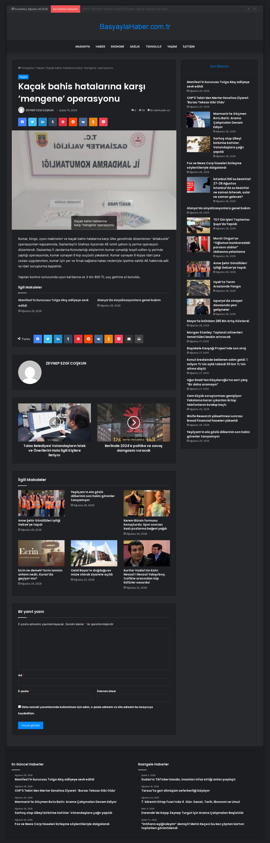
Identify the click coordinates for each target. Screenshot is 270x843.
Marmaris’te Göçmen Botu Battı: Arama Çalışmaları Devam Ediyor (124, 9)
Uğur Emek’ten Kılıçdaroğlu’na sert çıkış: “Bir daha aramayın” (217, 382)
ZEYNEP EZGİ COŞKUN (40, 110)
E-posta (24, 691)
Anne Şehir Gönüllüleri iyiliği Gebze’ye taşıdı (39, 522)
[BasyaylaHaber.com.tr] (135, 26)
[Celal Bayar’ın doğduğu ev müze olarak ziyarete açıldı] (94, 553)
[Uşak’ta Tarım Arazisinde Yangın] (198, 288)
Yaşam (172, 46)
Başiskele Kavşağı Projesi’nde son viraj (216, 348)
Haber (100, 46)
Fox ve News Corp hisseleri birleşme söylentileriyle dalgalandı (214, 165)
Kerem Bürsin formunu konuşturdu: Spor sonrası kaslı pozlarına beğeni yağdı (145, 524)
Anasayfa (82, 46)
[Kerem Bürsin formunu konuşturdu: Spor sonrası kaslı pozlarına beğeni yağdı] (147, 503)
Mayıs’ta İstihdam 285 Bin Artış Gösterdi (218, 321)
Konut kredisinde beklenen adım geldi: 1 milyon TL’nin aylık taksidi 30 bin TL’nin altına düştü (217, 364)
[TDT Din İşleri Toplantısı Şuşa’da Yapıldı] (198, 225)
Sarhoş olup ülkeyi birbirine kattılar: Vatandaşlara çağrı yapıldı (228, 145)
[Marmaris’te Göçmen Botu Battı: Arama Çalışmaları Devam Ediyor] (198, 119)
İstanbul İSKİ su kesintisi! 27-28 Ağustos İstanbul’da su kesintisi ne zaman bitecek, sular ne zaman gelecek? (232, 188)
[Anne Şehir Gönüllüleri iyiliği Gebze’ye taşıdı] (41, 503)
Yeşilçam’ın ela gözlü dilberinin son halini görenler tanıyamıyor (93, 496)
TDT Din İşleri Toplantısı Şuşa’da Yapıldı (231, 221)
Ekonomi (117, 46)
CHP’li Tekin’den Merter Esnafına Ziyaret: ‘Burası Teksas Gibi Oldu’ (218, 100)
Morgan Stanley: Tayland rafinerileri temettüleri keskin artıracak (215, 334)
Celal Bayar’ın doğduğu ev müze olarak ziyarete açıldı (92, 572)
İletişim (189, 46)
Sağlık (135, 46)
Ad (21, 675)
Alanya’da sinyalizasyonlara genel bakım (129, 300)
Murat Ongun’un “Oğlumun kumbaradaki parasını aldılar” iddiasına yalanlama (231, 245)
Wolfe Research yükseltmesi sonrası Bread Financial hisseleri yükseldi (215, 418)
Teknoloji (153, 46)
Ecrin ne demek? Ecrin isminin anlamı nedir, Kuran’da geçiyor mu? (40, 574)
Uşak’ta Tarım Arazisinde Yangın (227, 284)
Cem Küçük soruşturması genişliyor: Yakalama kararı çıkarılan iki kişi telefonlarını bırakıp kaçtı (214, 400)
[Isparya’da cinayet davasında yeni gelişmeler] (198, 306)
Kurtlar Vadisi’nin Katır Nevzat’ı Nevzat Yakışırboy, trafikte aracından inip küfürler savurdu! (144, 576)
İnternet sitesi (106, 691)
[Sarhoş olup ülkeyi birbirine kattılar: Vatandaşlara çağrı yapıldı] (198, 144)
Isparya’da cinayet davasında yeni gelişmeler (228, 305)
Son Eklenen (219, 66)
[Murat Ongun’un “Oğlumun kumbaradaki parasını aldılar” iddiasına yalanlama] (198, 244)
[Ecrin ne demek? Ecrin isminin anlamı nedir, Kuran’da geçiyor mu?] (41, 553)
